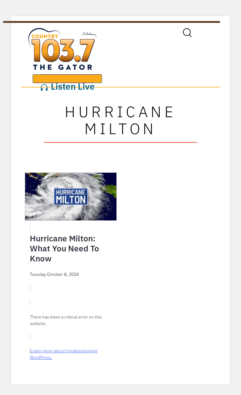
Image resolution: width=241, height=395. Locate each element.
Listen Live (72, 82)
